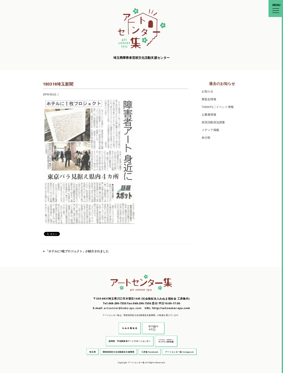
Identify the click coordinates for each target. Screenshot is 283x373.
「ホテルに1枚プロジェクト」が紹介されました (77, 251)
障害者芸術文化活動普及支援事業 (118, 351)
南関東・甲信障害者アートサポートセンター (130, 341)
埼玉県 (92, 351)
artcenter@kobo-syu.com (123, 308)
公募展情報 (209, 114)
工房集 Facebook (149, 351)
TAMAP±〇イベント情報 (218, 107)
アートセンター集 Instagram (179, 351)
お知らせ (207, 91)
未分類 (206, 137)
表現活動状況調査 (213, 122)
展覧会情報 (209, 99)
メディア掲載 (210, 130)
